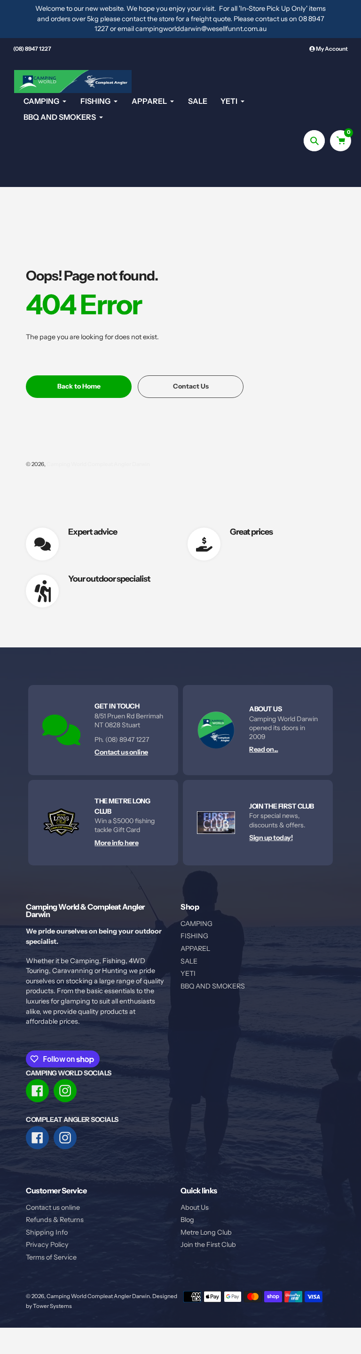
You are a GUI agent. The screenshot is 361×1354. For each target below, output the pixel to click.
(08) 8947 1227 (32, 48)
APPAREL (195, 948)
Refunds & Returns (55, 1219)
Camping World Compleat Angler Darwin (98, 464)
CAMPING (196, 923)
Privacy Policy (47, 1244)
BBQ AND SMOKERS (212, 986)
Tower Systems (52, 1306)
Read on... (263, 749)
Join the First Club (208, 1244)
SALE (188, 961)
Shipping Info (47, 1232)
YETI (188, 973)
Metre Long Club (206, 1232)
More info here (116, 843)
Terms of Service (51, 1257)
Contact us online (121, 752)
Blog (187, 1219)
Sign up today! (270, 837)
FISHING (194, 936)
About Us (194, 1207)
